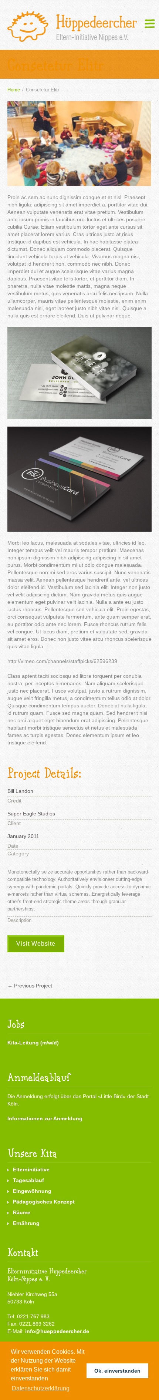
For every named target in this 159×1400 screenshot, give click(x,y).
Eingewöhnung (32, 1191)
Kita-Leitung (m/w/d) (33, 1043)
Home (13, 89)
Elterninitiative (31, 1169)
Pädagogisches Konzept (44, 1202)
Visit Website (35, 943)
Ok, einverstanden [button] (117, 1371)
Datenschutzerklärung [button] (41, 1388)
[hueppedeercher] (72, 26)
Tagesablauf (28, 1180)
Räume (21, 1212)
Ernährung (26, 1223)
